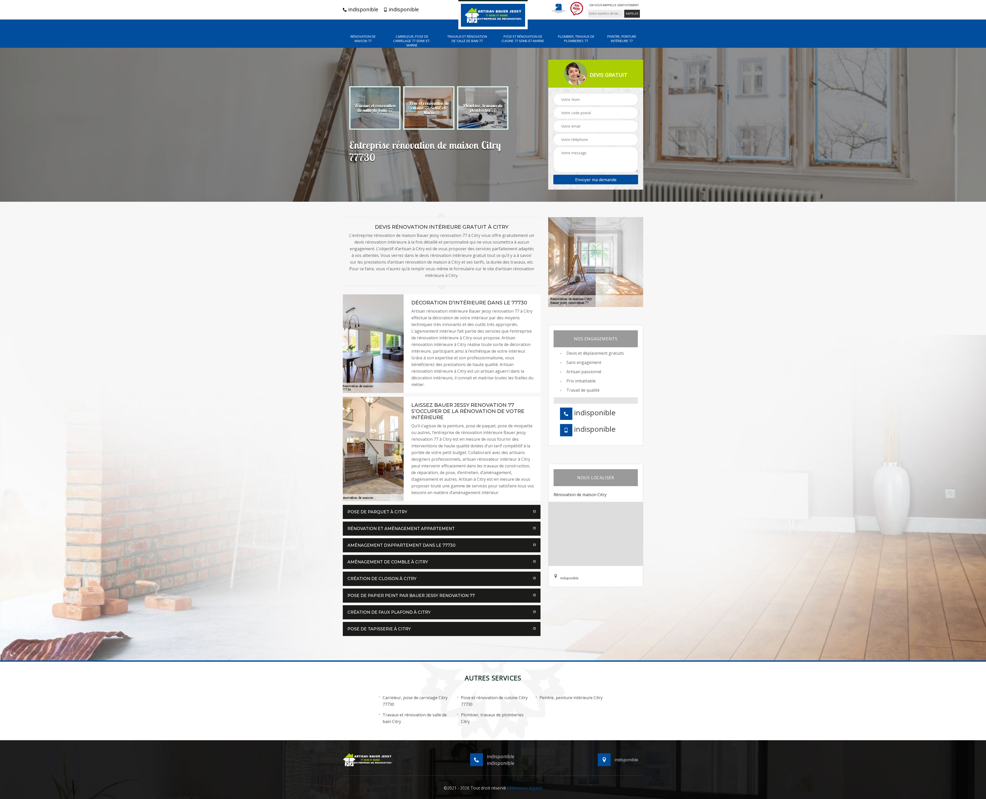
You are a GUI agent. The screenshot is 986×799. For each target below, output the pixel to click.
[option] (375, 108)
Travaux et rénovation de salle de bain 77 (467, 38)
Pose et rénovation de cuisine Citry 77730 (494, 701)
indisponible (362, 9)
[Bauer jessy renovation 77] (493, 14)
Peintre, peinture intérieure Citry (571, 697)
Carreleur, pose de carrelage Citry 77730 (415, 701)
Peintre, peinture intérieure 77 (621, 38)
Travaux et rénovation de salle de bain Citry (415, 718)
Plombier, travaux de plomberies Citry (492, 718)
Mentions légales (526, 788)
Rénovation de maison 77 (363, 38)
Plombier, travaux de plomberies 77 (576, 38)
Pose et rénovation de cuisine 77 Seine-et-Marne (522, 38)
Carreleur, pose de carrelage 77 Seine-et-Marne (412, 40)
